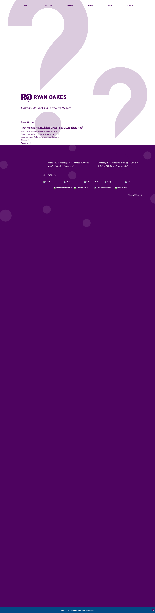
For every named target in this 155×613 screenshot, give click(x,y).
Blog (110, 5)
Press (90, 5)
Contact (130, 5)
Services (48, 5)
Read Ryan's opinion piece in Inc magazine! (77, 610)
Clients (70, 5)
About (26, 5)
